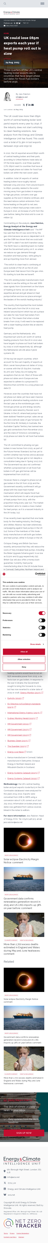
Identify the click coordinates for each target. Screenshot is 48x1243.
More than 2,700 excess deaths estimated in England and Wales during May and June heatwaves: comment (24, 1081)
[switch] (42, 620)
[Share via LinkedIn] (29, 105)
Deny (24, 667)
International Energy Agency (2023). (23, 713)
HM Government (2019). (18, 724)
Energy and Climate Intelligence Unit (23, 1189)
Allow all (24, 652)
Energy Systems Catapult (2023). (22, 773)
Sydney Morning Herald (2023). (21, 718)
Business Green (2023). (17, 741)
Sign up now (24, 1133)
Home (6, 33)
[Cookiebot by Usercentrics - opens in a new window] (35, 574)
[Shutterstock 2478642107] (24, 840)
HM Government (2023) (18, 735)
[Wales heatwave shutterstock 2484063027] (24, 925)
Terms (6, 1233)
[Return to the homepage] (22, 1161)
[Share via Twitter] (24, 105)
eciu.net (11, 1195)
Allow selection (24, 659)
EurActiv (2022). (14, 698)
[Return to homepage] (12, 13)
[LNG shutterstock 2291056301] (24, 879)
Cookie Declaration (23, 1233)
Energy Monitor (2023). (30, 693)
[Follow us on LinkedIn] (17, 23)
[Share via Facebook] (26, 105)
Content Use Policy (10, 1237)
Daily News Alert (12, 25)
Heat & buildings (11, 855)
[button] (5, 3)
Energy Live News (15, 752)
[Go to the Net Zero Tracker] (22, 1223)
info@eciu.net (22, 97)
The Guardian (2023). (16, 746)
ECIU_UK (11, 1183)
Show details (35, 644)
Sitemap (21, 1237)
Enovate (7, 1208)
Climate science (11, 940)
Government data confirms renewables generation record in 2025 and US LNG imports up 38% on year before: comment (22, 1040)
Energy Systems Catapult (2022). (22, 778)
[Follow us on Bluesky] (20, 23)
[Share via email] (32, 105)
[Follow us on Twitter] (15, 23)
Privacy (12, 1233)
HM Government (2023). (18, 729)
